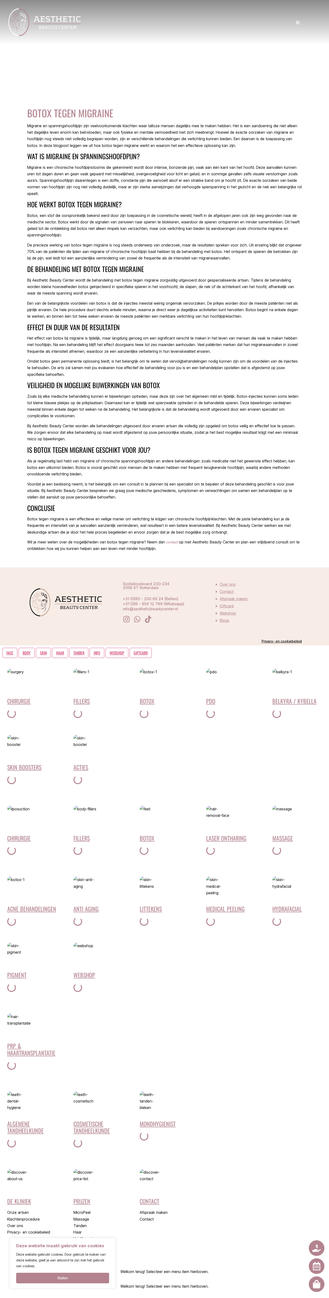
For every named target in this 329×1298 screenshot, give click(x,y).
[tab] (9, 653)
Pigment (16, 974)
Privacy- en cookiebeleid (282, 641)
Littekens (151, 908)
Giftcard (227, 606)
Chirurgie (19, 701)
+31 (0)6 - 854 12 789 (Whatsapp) (153, 603)
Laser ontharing (226, 838)
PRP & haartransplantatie (31, 1049)
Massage (282, 838)
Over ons (228, 584)
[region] (63, 1263)
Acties (80, 767)
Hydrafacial (287, 908)
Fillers (81, 701)
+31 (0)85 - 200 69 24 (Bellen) (150, 598)
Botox (147, 701)
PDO (210, 701)
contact (172, 542)
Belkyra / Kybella (294, 701)
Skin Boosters (24, 767)
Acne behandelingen (31, 908)
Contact (227, 591)
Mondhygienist (158, 1123)
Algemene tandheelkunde (25, 1127)
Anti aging (86, 908)
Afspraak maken (234, 598)
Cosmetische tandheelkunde (91, 1127)
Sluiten (62, 1278)
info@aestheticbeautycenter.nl (150, 608)
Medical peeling (225, 908)
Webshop (228, 613)
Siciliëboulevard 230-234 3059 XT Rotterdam (146, 585)
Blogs (224, 620)
